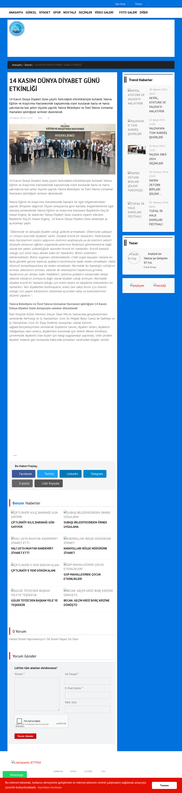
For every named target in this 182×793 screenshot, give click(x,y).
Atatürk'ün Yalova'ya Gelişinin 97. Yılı (155, 258)
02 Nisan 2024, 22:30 (157, 148)
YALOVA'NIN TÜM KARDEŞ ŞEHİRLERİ (158, 132)
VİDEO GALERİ (104, 12)
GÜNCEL (31, 12)
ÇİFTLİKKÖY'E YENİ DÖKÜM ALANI (33, 570)
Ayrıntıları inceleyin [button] (50, 787)
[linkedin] (168, 4)
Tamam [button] (164, 785)
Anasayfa (17, 64)
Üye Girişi (120, 3)
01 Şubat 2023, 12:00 (157, 122)
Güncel (28, 64)
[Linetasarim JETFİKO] (26, 762)
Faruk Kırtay (150, 267)
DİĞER (144, 12)
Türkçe (138, 3)
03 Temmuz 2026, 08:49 (158, 204)
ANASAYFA (16, 12)
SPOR (57, 12)
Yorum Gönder (25, 736)
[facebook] (151, 4)
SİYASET (44, 12)
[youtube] (174, 4)
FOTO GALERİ (128, 12)
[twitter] (157, 4)
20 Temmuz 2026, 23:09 (158, 174)
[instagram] (163, 4)
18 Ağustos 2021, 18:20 (158, 91)
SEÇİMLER (85, 12)
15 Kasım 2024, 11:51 (21, 118)
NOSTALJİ (69, 12)
